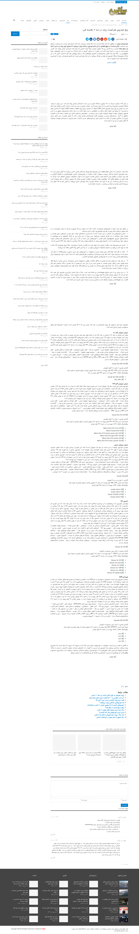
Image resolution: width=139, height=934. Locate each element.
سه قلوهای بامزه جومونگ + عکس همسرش (26, 82)
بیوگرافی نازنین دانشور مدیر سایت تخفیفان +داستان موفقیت (79, 891)
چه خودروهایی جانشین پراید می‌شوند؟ (112, 702)
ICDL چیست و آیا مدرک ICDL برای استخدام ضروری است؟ (33, 152)
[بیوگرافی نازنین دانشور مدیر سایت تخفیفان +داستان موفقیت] (93, 893)
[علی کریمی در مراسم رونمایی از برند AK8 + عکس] (123, 910)
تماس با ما (96, 2)
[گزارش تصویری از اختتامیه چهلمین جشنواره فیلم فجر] (123, 919)
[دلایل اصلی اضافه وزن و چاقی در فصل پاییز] (33, 893)
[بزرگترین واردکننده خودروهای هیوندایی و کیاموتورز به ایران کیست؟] (93, 884)
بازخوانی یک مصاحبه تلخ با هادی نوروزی (27, 58)
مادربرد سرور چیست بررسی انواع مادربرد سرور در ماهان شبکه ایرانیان (30, 299)
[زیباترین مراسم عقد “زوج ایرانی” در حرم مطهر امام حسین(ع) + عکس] (43, 127)
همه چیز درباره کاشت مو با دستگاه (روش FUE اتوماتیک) (34, 354)
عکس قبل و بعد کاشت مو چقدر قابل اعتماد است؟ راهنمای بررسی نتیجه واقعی (30, 204)
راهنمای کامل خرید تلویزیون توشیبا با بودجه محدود (35, 340)
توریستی (41, 21)
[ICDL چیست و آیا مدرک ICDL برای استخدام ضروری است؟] (89, 742)
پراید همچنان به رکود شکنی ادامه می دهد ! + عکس (107, 695)
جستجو (45, 29)
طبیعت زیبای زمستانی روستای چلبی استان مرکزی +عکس (110, 883)
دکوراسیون (28, 21)
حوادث (47, 21)
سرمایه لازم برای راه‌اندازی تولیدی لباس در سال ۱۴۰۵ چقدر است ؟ (31, 285)
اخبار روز (124, 21)
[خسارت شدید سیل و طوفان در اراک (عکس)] (123, 901)
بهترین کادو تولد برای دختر (41, 271)
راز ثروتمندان (74, 21)
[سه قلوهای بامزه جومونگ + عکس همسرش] (43, 84)
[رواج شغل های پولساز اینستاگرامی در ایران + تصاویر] (93, 901)
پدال (122, 686)
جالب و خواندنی (84, 21)
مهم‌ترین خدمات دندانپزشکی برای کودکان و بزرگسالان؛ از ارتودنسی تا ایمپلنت (30, 219)
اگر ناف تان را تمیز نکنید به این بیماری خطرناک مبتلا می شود (20, 883)
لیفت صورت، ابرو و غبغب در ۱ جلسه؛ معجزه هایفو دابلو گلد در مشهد (30, 241)
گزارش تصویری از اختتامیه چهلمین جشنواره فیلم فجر (111, 918)
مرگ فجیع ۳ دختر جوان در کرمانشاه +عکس (110, 717)
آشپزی (35, 21)
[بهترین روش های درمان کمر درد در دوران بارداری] (33, 919)
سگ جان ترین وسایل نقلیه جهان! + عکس (110, 710)
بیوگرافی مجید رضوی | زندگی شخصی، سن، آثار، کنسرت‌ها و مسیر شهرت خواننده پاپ (29, 249)
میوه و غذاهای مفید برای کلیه (20, 908)
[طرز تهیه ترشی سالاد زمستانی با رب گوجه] (63, 893)
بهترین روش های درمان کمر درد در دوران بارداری (20, 918)
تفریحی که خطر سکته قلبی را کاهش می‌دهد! (20, 900)
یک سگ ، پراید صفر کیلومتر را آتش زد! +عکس (109, 715)
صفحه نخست (110, 2)
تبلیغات (103, 2)
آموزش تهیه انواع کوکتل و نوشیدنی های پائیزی (51, 883)
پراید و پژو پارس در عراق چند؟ (114, 707)
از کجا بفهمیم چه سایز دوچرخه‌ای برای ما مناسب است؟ (34, 227)
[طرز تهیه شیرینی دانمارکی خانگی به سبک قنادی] (63, 901)
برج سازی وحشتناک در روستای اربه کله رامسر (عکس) (110, 891)
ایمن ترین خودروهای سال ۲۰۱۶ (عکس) (111, 712)
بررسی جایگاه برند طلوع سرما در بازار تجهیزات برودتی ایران (33, 306)
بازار (68, 21)
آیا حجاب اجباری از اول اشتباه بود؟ (28, 108)
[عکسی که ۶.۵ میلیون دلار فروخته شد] (93, 910)
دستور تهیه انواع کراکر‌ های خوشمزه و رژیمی (51, 918)
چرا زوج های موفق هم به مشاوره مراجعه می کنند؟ (35, 257)
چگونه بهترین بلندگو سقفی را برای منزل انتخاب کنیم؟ (34, 189)
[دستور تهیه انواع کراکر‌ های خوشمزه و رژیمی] (63, 919)
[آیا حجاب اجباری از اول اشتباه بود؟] (43, 110)
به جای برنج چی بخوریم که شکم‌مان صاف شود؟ (36, 234)
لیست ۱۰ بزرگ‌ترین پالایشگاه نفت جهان (37, 313)
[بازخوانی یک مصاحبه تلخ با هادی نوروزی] (43, 60)
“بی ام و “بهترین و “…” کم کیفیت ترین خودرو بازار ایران (106, 698)
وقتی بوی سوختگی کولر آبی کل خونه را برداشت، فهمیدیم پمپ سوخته (30, 320)
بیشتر (22, 21)
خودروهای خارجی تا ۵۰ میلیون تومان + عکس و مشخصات (105, 705)
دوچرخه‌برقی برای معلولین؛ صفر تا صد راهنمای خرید (34, 166)
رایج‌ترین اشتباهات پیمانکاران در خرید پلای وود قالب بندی (33, 196)
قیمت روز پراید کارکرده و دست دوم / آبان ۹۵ (110, 700)
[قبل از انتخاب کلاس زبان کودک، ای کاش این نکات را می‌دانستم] (64, 742)
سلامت (118, 21)
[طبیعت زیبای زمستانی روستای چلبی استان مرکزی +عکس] (123, 884)
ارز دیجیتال (54, 21)
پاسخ (52, 835)
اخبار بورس (62, 21)
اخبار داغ (93, 21)
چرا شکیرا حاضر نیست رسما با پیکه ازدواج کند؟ (25, 117)
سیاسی (112, 21)
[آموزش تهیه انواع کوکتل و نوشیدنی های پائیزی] (63, 884)
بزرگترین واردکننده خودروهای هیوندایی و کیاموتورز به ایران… (80, 883)
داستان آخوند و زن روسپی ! (41, 66)
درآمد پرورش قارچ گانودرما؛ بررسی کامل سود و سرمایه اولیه (33, 278)
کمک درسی (44, 365)
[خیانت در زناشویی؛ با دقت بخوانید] (43, 92)
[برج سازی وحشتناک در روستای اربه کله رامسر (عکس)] (123, 893)
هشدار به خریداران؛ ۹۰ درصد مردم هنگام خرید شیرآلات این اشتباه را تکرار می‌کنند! (30, 181)
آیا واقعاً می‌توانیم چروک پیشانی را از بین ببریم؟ (35, 292)
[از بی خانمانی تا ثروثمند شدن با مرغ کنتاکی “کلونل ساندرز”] (93, 919)
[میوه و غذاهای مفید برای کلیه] (33, 910)
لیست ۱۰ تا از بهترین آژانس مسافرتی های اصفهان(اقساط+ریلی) (31, 348)
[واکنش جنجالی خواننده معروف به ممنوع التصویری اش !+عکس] (43, 51)
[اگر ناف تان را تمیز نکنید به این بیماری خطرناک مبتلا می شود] (33, 884)
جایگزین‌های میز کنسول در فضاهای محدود (37, 173)
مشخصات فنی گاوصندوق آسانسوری (38, 334)
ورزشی (106, 21)
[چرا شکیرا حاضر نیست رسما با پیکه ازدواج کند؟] (43, 119)
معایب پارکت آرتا (43, 264)
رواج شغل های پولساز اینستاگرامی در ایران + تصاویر (80, 900)
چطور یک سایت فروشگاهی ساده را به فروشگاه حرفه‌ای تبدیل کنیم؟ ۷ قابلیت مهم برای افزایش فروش (30, 144)
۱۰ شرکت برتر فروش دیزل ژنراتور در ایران (37, 327)
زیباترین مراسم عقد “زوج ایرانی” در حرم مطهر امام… (24, 125)
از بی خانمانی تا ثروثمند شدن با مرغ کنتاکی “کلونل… (80, 918)
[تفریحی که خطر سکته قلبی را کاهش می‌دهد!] (33, 901)
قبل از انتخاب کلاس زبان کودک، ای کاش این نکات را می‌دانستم (32, 159)
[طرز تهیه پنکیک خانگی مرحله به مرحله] (63, 910)
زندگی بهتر (100, 21)
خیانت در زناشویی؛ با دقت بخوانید (28, 90)
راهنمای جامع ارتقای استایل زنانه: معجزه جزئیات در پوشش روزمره (31, 212)
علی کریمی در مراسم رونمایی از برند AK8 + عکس (110, 909)
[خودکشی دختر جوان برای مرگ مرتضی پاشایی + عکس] (43, 75)
